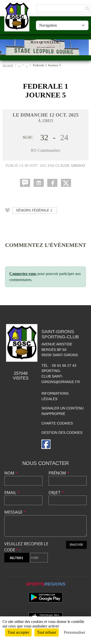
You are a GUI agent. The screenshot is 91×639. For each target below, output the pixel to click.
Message (15, 512)
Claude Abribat (70, 166)
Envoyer (76, 545)
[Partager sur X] (66, 183)
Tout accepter (18, 632)
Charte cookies (57, 423)
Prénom (59, 473)
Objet (56, 492)
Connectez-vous (22, 274)
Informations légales (55, 396)
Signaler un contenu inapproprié (62, 411)
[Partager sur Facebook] (52, 183)
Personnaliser (74, 632)
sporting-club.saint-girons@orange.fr (60, 376)
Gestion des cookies (61, 433)
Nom (11, 473)
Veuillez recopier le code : (26, 547)
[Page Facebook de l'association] (46, 444)
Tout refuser (46, 632)
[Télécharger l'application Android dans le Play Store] (46, 597)
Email (12, 492)
